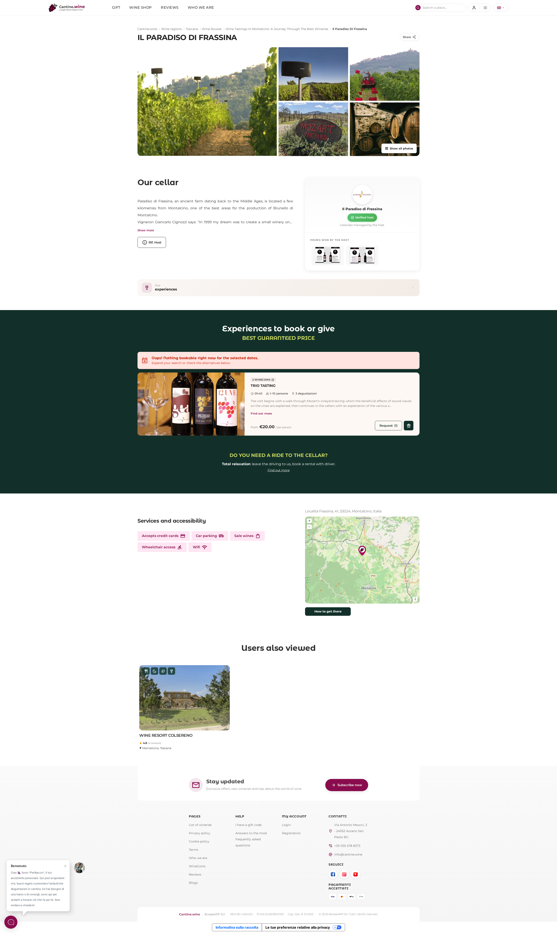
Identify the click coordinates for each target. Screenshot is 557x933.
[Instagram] (344, 874)
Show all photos (399, 148)
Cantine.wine (147, 29)
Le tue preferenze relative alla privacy (297, 927)
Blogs (193, 883)
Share (409, 37)
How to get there (328, 611)
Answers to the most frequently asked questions (251, 839)
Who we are (201, 7)
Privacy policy (199, 833)
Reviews (170, 7)
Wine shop (140, 7)
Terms (193, 850)
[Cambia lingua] (500, 8)
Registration (291, 833)
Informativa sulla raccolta (237, 927)
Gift (116, 7)
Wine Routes (211, 29)
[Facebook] (333, 874)
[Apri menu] (479, 8)
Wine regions (171, 29)
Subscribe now (346, 785)
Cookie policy (199, 841)
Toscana (192, 29)
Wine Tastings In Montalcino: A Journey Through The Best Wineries (277, 29)
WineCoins (197, 866)
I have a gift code (248, 825)
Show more (146, 230)
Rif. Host (151, 242)
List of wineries (200, 825)
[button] (191, 404)
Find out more (261, 413)
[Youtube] (355, 874)
